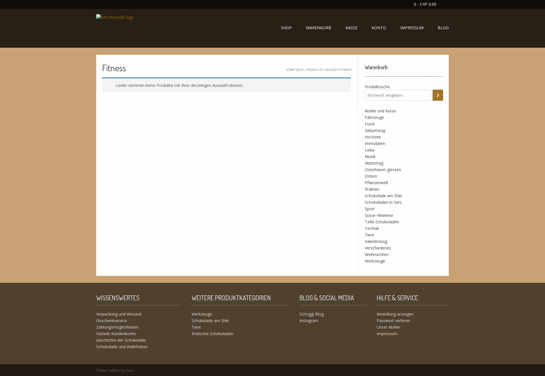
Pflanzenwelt (376, 182)
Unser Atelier (388, 327)
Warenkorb (318, 27)
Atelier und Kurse (380, 111)
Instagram (308, 320)
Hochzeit (373, 137)
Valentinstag (376, 241)
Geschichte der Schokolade (121, 340)
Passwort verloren (393, 320)
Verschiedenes (378, 248)
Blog (443, 27)
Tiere (369, 235)
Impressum (412, 27)
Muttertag (374, 163)
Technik (372, 228)
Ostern (371, 176)
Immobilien (375, 143)
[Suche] (438, 95)
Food (369, 124)
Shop (286, 27)
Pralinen (372, 189)
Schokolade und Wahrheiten (122, 346)
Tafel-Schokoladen (382, 221)
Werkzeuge (375, 261)
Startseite (295, 70)
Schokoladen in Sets (383, 202)
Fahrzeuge (374, 117)
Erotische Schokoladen (212, 333)
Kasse (351, 27)
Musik (370, 156)
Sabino (114, 370)
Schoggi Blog (311, 314)
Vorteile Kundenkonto (116, 333)
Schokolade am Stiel (383, 195)
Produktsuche (377, 86)
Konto (379, 27)
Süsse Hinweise (379, 215)
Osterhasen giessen (383, 169)
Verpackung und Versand (118, 314)
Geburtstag (375, 130)
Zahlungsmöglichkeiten (117, 327)
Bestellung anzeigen (395, 314)
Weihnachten (377, 254)
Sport (370, 208)
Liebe (370, 150)
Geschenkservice (111, 320)
